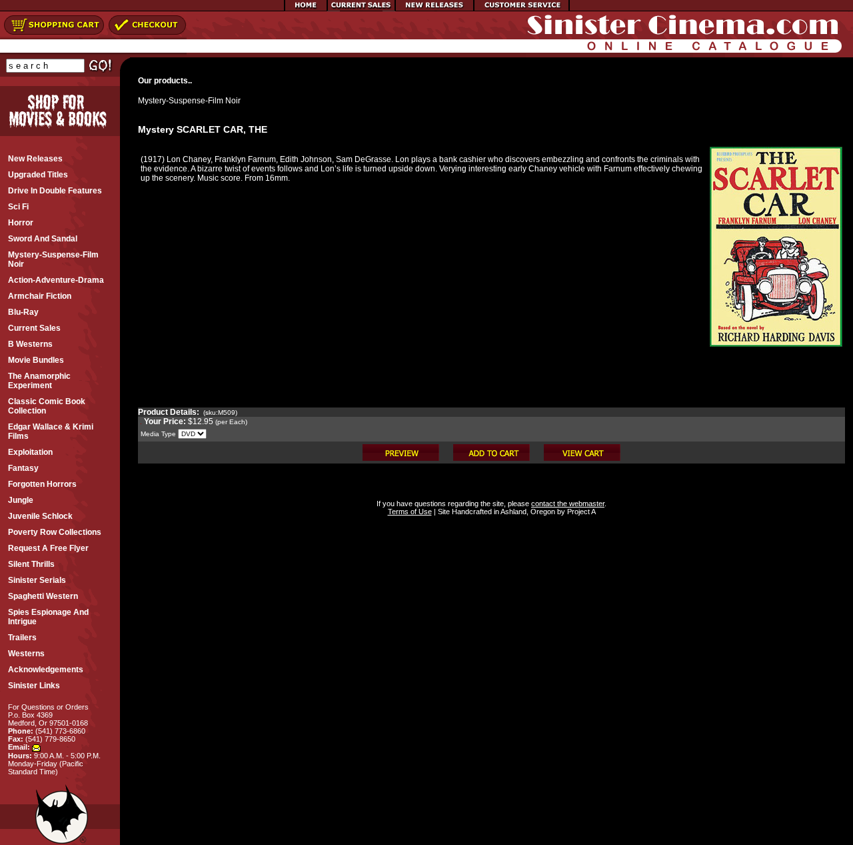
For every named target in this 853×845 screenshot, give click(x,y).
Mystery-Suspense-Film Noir (189, 100)
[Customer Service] (521, 8)
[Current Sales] (361, 8)
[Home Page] (306, 8)
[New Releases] (434, 8)
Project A (580, 512)
